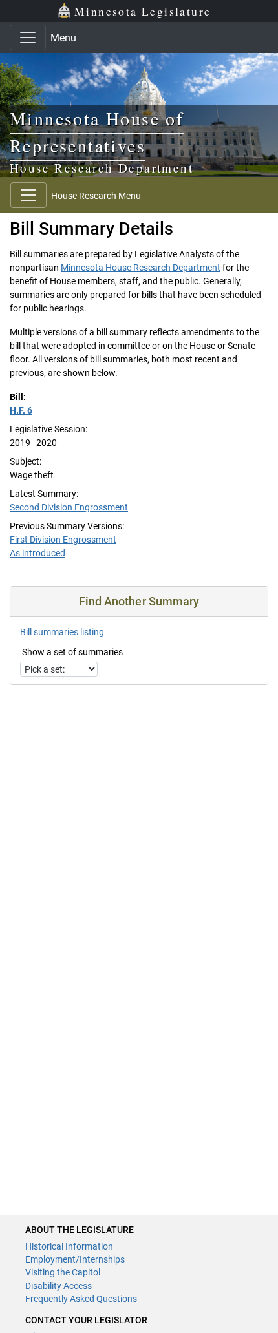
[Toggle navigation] (28, 37)
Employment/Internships (75, 1259)
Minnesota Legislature (142, 11)
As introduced (37, 553)
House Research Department (101, 168)
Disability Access (58, 1286)
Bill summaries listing (62, 632)
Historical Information (69, 1246)
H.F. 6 (21, 410)
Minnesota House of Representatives (97, 132)
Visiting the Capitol (62, 1272)
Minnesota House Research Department (140, 267)
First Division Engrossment (63, 539)
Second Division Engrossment (69, 507)
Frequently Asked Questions (81, 1299)
